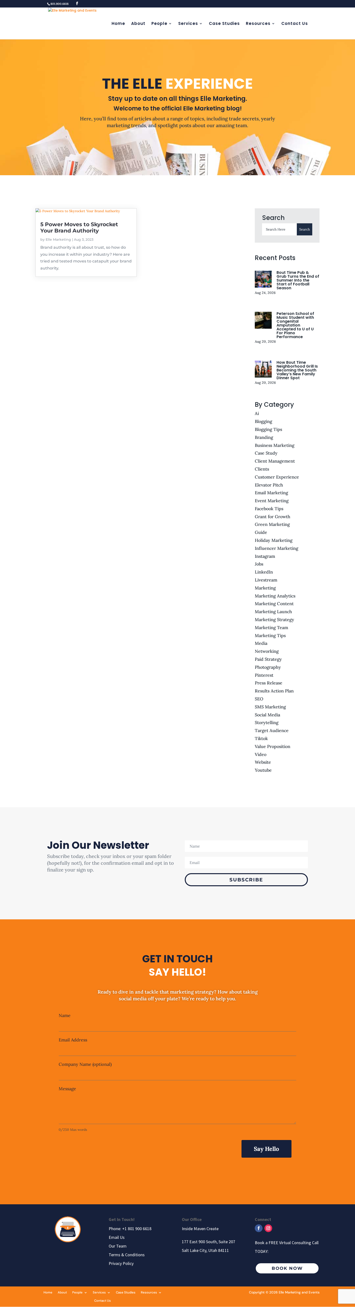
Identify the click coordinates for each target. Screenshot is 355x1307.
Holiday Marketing (273, 540)
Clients (262, 469)
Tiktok (261, 738)
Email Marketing (271, 492)
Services (188, 24)
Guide (261, 532)
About (138, 24)
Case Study (266, 453)
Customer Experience (277, 477)
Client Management (275, 461)
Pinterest (264, 675)
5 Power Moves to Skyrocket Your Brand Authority (79, 227)
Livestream (266, 580)
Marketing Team (271, 627)
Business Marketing (274, 445)
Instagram (265, 556)
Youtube (263, 770)
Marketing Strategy (274, 619)
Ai (257, 413)
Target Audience (272, 730)
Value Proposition (272, 746)
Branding (264, 437)
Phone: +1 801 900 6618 (130, 1228)
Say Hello (266, 1149)
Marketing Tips (270, 635)
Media (261, 643)
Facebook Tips (269, 508)
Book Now (287, 1268)
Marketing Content (274, 603)
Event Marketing (272, 500)
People (159, 24)
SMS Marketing (270, 707)
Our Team (118, 1246)
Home (118, 24)
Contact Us (294, 24)
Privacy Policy (121, 1263)
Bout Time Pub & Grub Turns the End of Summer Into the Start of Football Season (298, 280)
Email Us (117, 1237)
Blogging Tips (268, 429)
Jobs (259, 564)
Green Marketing (272, 524)
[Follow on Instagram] (268, 1228)
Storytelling (266, 722)
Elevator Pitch (269, 485)
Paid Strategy (268, 659)
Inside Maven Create (200, 1228)
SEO (259, 699)
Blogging (263, 421)
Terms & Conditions (127, 1254)
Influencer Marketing (276, 548)
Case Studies (224, 24)
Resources (258, 24)
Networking (267, 651)
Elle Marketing (58, 239)
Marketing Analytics (275, 596)
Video (260, 754)
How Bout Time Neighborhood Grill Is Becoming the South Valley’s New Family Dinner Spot (297, 370)
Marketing (265, 588)
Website (263, 762)
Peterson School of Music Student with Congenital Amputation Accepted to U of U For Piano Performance (295, 325)
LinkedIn (264, 572)
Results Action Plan (274, 691)
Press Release (268, 683)
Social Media (267, 715)
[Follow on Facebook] (259, 1228)
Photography (268, 667)
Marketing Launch (273, 611)
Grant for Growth (272, 516)
